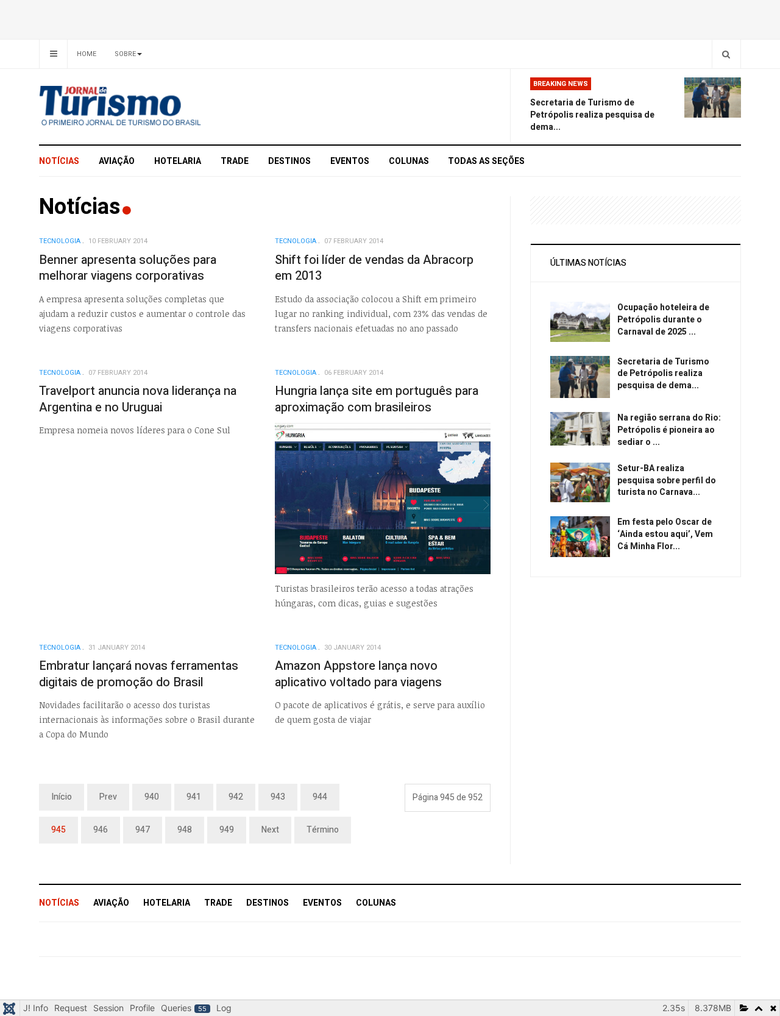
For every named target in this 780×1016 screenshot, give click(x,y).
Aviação (117, 161)
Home (86, 54)
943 (278, 796)
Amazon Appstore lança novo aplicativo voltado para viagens (358, 674)
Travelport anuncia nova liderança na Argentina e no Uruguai (137, 399)
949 (226, 829)
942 (236, 796)
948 (184, 829)
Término (323, 829)
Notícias (59, 161)
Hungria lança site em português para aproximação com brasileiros (376, 399)
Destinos (289, 161)
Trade (235, 161)
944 (320, 796)
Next (270, 829)
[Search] (726, 54)
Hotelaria (177, 161)
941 (193, 796)
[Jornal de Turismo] (149, 106)
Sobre (125, 54)
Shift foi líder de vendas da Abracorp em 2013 (374, 268)
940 (151, 796)
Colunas (409, 161)
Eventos (349, 161)
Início (61, 796)
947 (142, 829)
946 (100, 829)
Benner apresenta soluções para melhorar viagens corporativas (127, 268)
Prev (108, 796)
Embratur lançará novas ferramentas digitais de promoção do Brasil (138, 674)
